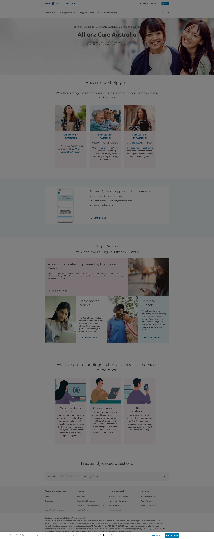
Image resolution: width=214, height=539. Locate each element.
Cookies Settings (156, 535)
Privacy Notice (108, 535)
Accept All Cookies (172, 535)
